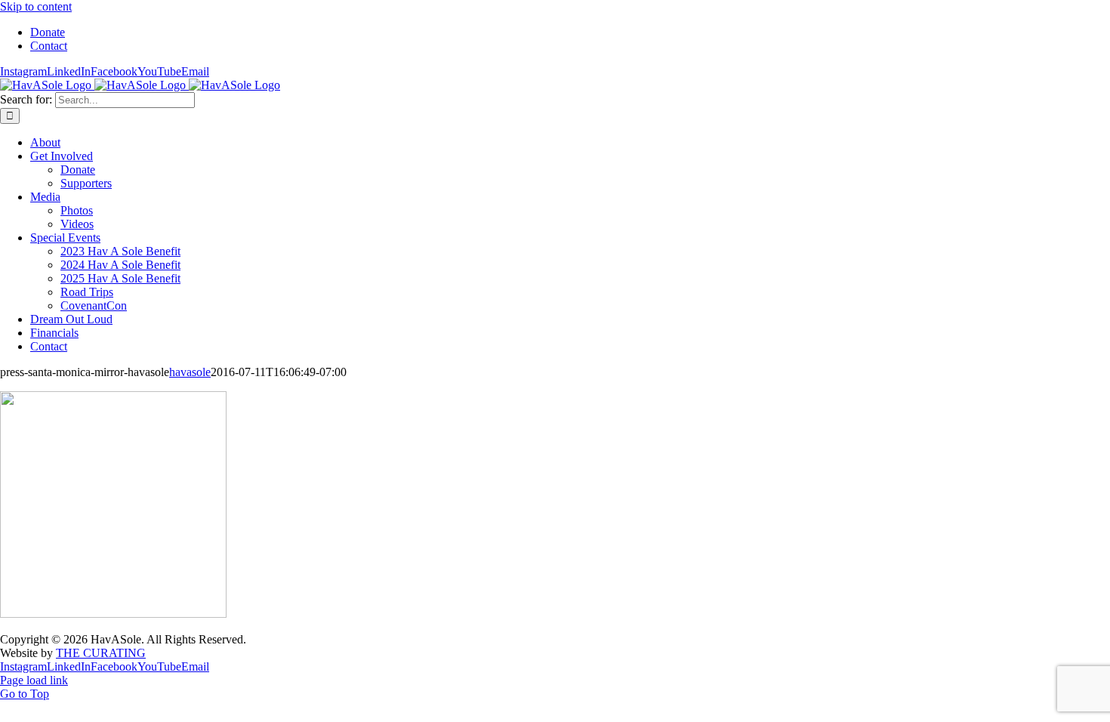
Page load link (34, 680)
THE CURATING (101, 652)
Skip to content (36, 6)
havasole (190, 372)
